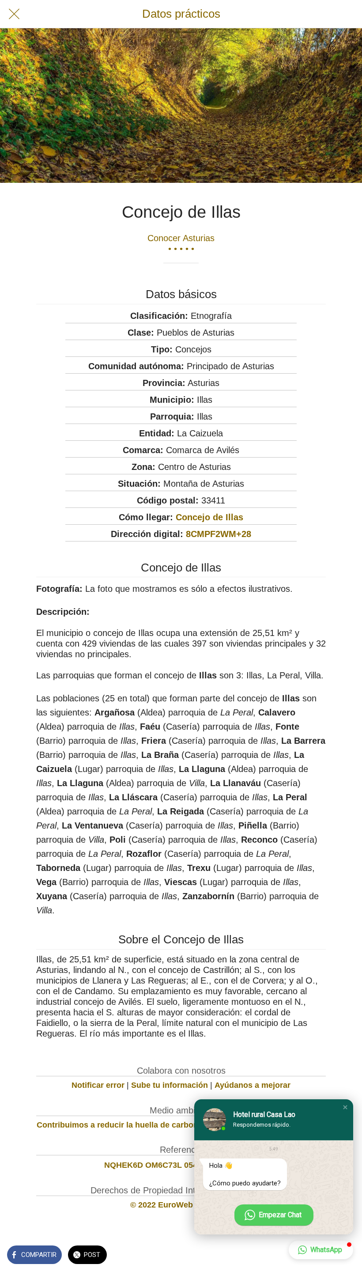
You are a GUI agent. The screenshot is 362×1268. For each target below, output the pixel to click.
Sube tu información (169, 1085)
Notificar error (98, 1085)
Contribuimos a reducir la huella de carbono (120, 1124)
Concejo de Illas (209, 517)
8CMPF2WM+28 (218, 534)
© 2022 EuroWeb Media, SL (181, 1204)
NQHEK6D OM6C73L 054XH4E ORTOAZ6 (181, 1165)
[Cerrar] (14, 14)
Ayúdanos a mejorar (252, 1085)
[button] (345, 1107)
